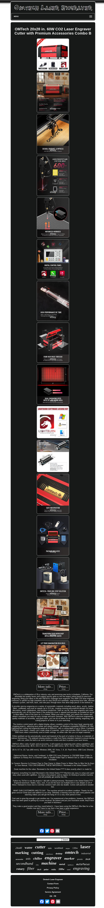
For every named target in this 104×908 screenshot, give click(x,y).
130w (75, 848)
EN (51, 896)
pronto (80, 859)
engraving (81, 868)
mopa (68, 848)
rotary (20, 869)
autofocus (83, 864)
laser (85, 846)
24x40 (18, 847)
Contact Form (53, 884)
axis (28, 858)
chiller (37, 858)
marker (69, 858)
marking (22, 853)
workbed (58, 848)
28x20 (39, 870)
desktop (59, 853)
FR (55, 896)
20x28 (87, 859)
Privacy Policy (53, 888)
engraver (53, 857)
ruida (53, 869)
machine (48, 863)
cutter (40, 846)
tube (50, 848)
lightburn (71, 865)
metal (62, 864)
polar (46, 869)
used (68, 869)
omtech (72, 852)
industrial (86, 853)
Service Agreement (53, 892)
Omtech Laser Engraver (53, 879)
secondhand (24, 864)
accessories (19, 859)
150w (37, 865)
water (28, 847)
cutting (37, 852)
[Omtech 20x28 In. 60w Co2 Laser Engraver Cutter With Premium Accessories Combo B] (53, 55)
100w (61, 869)
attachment (49, 854)
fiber (30, 868)
